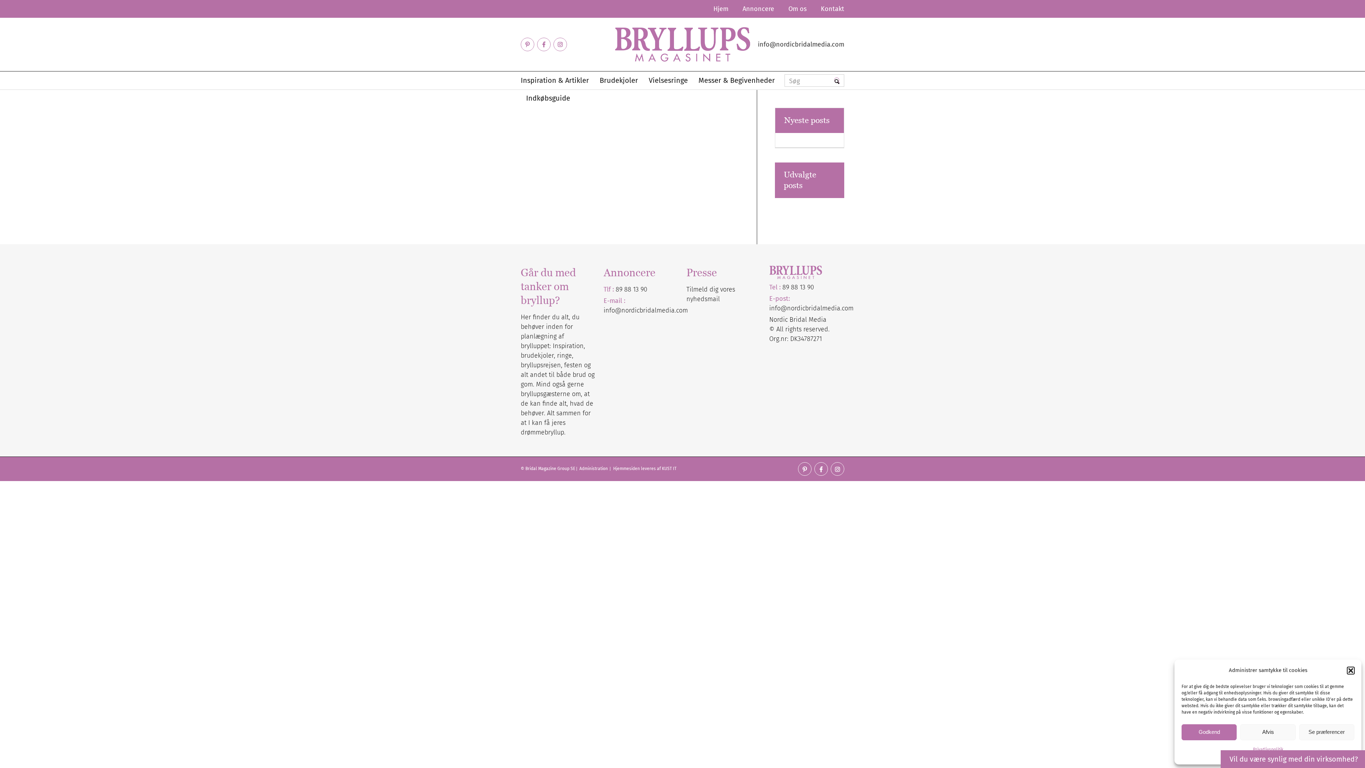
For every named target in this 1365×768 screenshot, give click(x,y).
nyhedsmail (703, 299)
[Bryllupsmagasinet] (682, 44)
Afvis (1268, 732)
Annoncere (758, 9)
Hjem (720, 9)
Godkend (1209, 732)
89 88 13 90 (631, 289)
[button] (1350, 670)
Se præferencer (1326, 732)
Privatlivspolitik (1268, 749)
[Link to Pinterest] (527, 44)
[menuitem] (720, 9)
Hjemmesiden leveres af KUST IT (644, 468)
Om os (797, 9)
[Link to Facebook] (544, 44)
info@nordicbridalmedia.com (801, 44)
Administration (594, 468)
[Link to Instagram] (560, 44)
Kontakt (832, 9)
